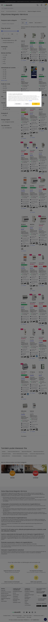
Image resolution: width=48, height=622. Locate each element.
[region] (24, 99)
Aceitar (35, 103)
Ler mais (30, 100)
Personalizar (18, 103)
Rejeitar (27, 103)
